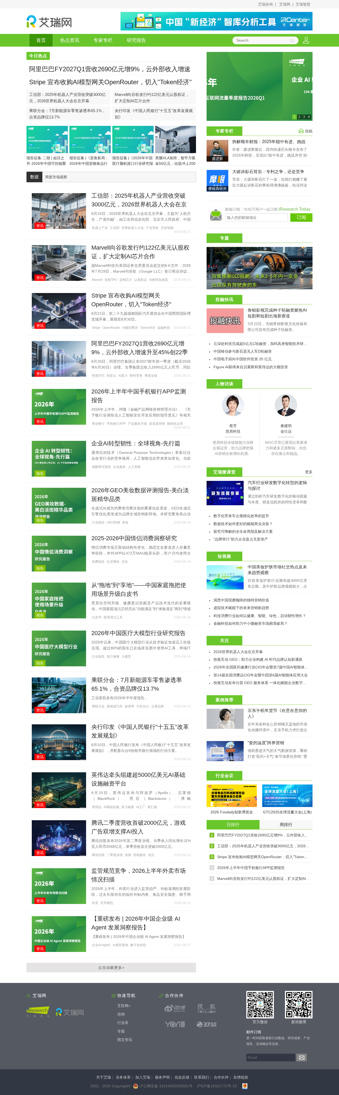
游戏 (128, 855)
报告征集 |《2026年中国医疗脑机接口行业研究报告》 (132, 163)
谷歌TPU (111, 280)
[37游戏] (206, 1024)
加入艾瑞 (142, 1077)
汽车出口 (142, 706)
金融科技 (163, 328)
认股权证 (140, 280)
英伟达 (96, 807)
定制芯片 (125, 280)
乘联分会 (98, 706)
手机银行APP (116, 423)
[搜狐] (206, 1008)
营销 (121, 1014)
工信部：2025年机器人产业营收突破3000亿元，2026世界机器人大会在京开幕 (67, 97)
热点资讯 (69, 40)
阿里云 (111, 376)
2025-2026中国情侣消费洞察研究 (134, 538)
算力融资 (127, 807)
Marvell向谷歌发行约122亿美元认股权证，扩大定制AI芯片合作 (152, 97)
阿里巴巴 (98, 376)
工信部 (114, 228)
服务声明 (162, 1077)
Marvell (97, 280)
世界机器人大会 (133, 228)
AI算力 (123, 376)
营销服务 (139, 855)
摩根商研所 (217, 189)
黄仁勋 (152, 807)
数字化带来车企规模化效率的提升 (241, 516)
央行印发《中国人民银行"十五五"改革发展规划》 (154, 113)
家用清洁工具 (113, 617)
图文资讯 (124, 1040)
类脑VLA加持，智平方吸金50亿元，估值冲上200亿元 (175, 163)
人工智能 (134, 467)
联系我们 (201, 1077)
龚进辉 (217, 159)
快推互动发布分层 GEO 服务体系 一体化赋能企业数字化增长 (263, 683)
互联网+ (124, 1006)
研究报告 (136, 40)
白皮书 (96, 617)
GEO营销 (113, 522)
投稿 (309, 131)
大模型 (126, 656)
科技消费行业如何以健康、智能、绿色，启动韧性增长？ (259, 616)
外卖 (95, 903)
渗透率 (129, 706)
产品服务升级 (137, 423)
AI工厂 (140, 807)
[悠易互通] (175, 1024)
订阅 (301, 217)
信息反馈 (182, 1077)
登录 (306, 40)
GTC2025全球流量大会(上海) (287, 812)
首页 (41, 40)
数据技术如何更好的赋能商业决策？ (243, 524)
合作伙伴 (221, 1077)
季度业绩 (151, 376)
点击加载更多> (111, 967)
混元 (151, 855)
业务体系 (123, 1077)
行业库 (122, 1023)
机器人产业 (100, 228)
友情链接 (240, 1077)
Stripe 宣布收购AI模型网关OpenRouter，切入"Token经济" (110, 82)
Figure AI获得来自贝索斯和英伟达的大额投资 (250, 367)
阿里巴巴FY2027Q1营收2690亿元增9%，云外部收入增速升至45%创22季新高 (109, 72)
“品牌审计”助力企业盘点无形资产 (240, 539)
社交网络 (113, 562)
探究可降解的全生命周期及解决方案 (243, 531)
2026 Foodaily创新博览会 (232, 812)
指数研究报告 (101, 467)
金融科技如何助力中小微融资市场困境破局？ (250, 623)
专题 (121, 1031)
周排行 (286, 824)
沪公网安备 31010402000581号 (166, 1086)
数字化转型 (138, 945)
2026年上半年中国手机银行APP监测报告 (251, 868)
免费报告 (98, 562)
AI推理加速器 (158, 280)
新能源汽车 (115, 706)
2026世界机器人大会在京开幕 (238, 652)
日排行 (233, 824)
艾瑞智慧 (303, 4)
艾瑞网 (284, 4)
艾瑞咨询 (265, 4)
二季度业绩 (115, 855)
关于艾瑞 (103, 1077)
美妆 (125, 522)
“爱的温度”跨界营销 (266, 743)
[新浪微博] (175, 1008)
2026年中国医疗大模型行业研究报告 (138, 633)
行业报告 (98, 522)
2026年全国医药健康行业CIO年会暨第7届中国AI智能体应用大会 (266, 667)
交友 (125, 562)
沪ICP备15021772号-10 (217, 1086)
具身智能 (167, 228)
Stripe (96, 328)
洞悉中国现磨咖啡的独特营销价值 (241, 600)
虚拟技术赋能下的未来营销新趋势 (241, 608)
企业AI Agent (101, 945)
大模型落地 (120, 945)
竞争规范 (106, 903)
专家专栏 (103, 40)
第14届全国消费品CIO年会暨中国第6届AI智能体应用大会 (260, 675)
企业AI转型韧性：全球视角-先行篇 (135, 443)
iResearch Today (294, 209)
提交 (301, 1057)
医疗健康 (113, 656)
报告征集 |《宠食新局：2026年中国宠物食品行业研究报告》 (89, 163)
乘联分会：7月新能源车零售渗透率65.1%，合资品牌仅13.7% (67, 113)
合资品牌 (157, 706)
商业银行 (98, 423)
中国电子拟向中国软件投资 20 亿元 (242, 359)
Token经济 (147, 328)
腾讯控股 (98, 855)
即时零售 (136, 376)
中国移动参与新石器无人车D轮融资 (242, 351)
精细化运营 (175, 423)
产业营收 (152, 228)
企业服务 (119, 467)
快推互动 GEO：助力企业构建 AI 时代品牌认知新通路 (257, 659)
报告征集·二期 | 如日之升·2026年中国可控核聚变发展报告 (46, 163)
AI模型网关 (130, 328)
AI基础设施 (111, 807)
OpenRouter (111, 328)
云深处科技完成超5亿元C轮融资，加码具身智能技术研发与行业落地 (269, 344)
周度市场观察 (56, 177)
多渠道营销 (157, 423)
